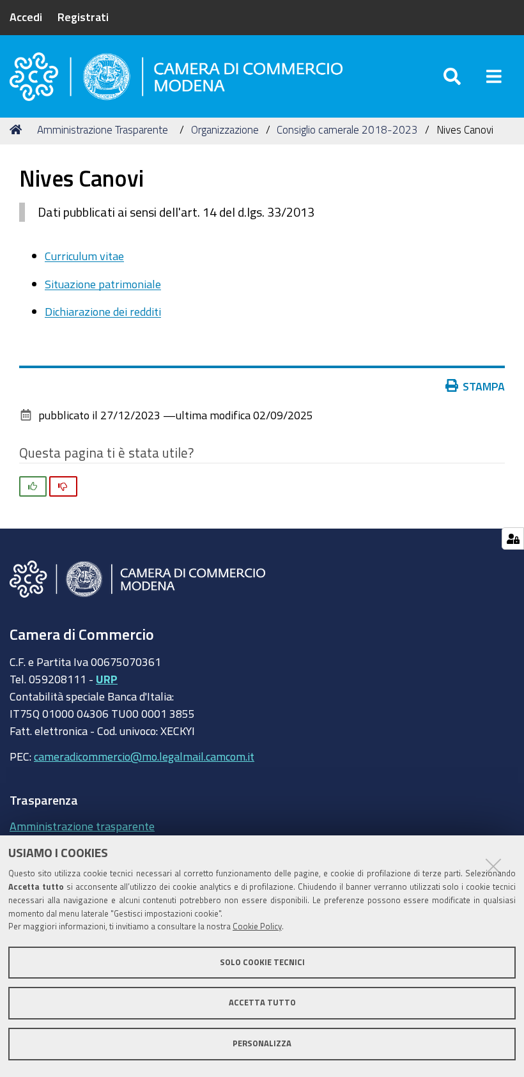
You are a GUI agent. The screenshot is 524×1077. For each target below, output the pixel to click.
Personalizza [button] (262, 1043)
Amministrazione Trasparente (102, 129)
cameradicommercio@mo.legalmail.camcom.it (144, 756)
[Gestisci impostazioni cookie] (513, 538)
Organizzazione (225, 129)
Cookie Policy (257, 926)
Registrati (83, 16)
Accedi (26, 16)
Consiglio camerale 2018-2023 (347, 129)
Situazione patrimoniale (103, 284)
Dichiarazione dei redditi (103, 311)
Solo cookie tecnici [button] (262, 962)
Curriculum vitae (84, 255)
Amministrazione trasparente (82, 826)
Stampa (484, 386)
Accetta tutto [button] (262, 1002)
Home (18, 129)
